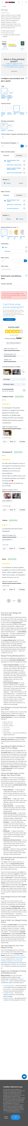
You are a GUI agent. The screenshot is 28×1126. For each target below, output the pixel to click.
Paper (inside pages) (8, 152)
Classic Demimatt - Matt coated (13, 161)
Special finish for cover (8, 227)
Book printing (7, 989)
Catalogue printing (8, 993)
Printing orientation (7, 121)
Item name (4, 266)
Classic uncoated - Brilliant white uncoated (14, 169)
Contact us (9, 319)
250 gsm (8, 219)
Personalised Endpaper (8, 143)
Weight (5, 179)
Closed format (6, 103)
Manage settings (6, 1117)
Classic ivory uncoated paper (14, 172)
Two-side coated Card (12, 208)
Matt (6, 247)
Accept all (15, 1117)
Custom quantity (6, 284)
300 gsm (21, 219)
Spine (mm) (5, 257)
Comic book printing (8, 985)
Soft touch (7, 251)
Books (4, 6)
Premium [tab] (19, 155)
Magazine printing (8, 998)
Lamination (4, 243)
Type (2, 86)
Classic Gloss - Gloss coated (14, 164)
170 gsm (21, 183)
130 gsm (8, 183)
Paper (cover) (5, 191)
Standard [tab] (6, 155)
